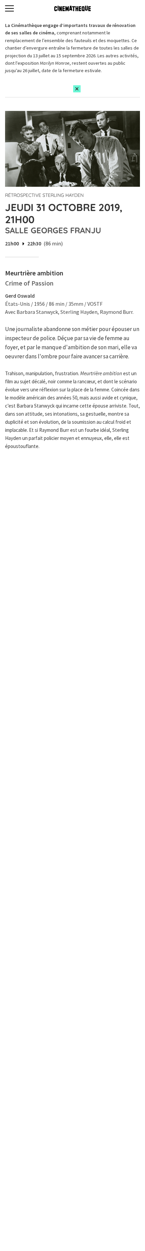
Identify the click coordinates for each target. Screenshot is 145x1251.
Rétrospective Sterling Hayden (44, 195)
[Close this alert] (77, 88)
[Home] (72, 8)
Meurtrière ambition (34, 273)
